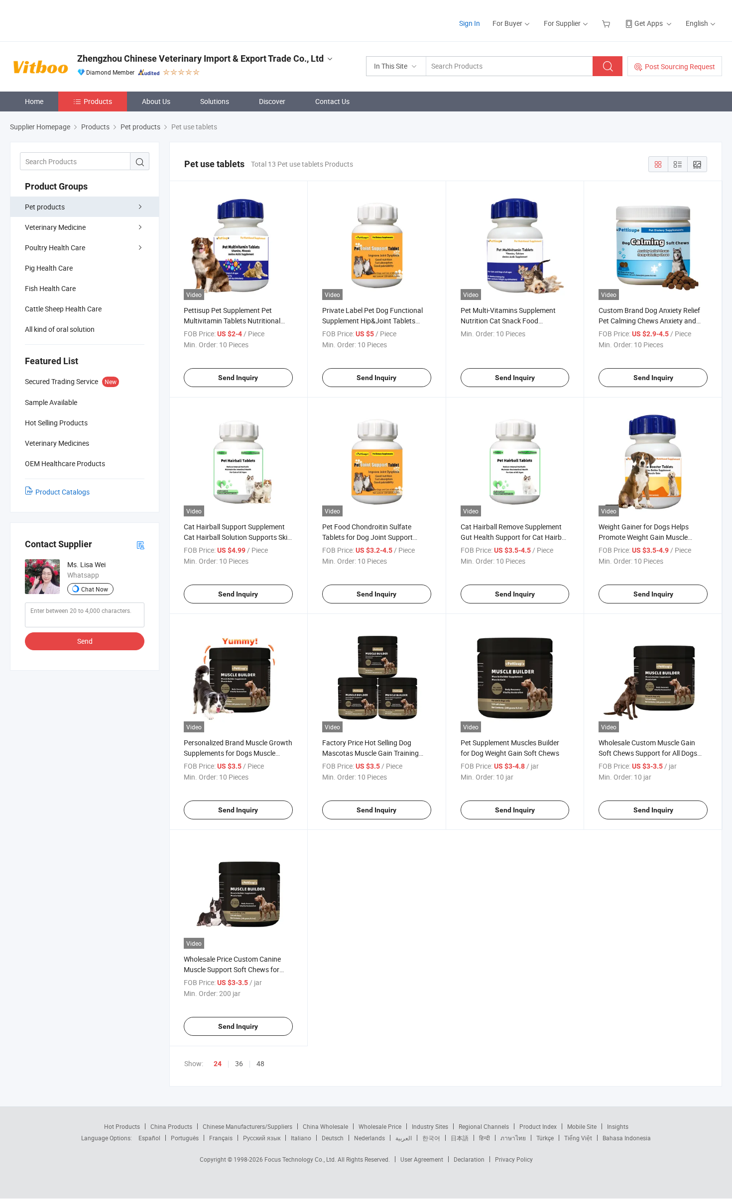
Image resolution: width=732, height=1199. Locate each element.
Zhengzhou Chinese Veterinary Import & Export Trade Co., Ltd (200, 58)
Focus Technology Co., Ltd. (301, 1159)
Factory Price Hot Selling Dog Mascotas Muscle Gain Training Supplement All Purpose (370, 753)
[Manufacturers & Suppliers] (74, 19)
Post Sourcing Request (680, 66)
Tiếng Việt (578, 1138)
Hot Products (122, 1126)
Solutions (214, 101)
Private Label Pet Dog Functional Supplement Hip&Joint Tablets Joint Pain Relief (372, 320)
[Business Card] (140, 544)
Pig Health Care (49, 268)
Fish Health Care (50, 288)
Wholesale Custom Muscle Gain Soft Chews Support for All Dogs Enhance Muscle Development (648, 753)
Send (85, 641)
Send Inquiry (238, 378)
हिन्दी (484, 1138)
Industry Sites (430, 1126)
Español (149, 1138)
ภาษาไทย (513, 1138)
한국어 (431, 1138)
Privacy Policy (514, 1159)
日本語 (460, 1138)
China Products (171, 1126)
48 (260, 1063)
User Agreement (421, 1159)
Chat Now (94, 589)
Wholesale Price (380, 1126)
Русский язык (261, 1138)
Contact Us (332, 101)
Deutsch (333, 1138)
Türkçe (545, 1138)
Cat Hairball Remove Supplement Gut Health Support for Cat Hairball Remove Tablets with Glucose (515, 537)
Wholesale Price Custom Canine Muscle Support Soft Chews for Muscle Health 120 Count (232, 969)
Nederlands (369, 1138)
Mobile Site (582, 1126)
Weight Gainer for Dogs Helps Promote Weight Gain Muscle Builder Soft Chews (644, 537)
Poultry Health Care (55, 247)
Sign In (469, 23)
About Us (156, 101)
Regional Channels (484, 1126)
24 (218, 1064)
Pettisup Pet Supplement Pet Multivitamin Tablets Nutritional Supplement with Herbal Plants (232, 320)
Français (221, 1138)
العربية (403, 1138)
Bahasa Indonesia (627, 1138)
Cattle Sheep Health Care (63, 308)
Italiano (301, 1138)
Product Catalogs (62, 492)
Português (185, 1138)
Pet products (45, 206)
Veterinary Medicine (55, 227)
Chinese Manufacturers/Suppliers (247, 1126)
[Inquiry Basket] (607, 23)
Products (98, 101)
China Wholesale (325, 1126)
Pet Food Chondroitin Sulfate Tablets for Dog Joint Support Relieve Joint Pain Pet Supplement (374, 537)
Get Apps (648, 23)
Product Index (538, 1126)
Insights (617, 1126)
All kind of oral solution (60, 329)
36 (239, 1063)
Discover (272, 101)
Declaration (469, 1159)
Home (34, 101)
